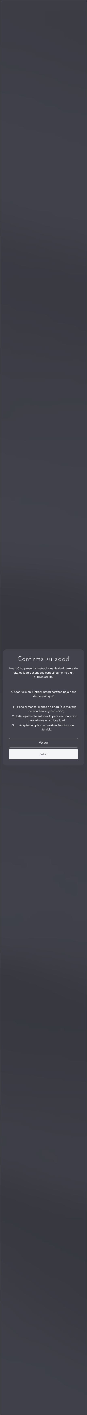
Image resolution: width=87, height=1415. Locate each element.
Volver (43, 743)
